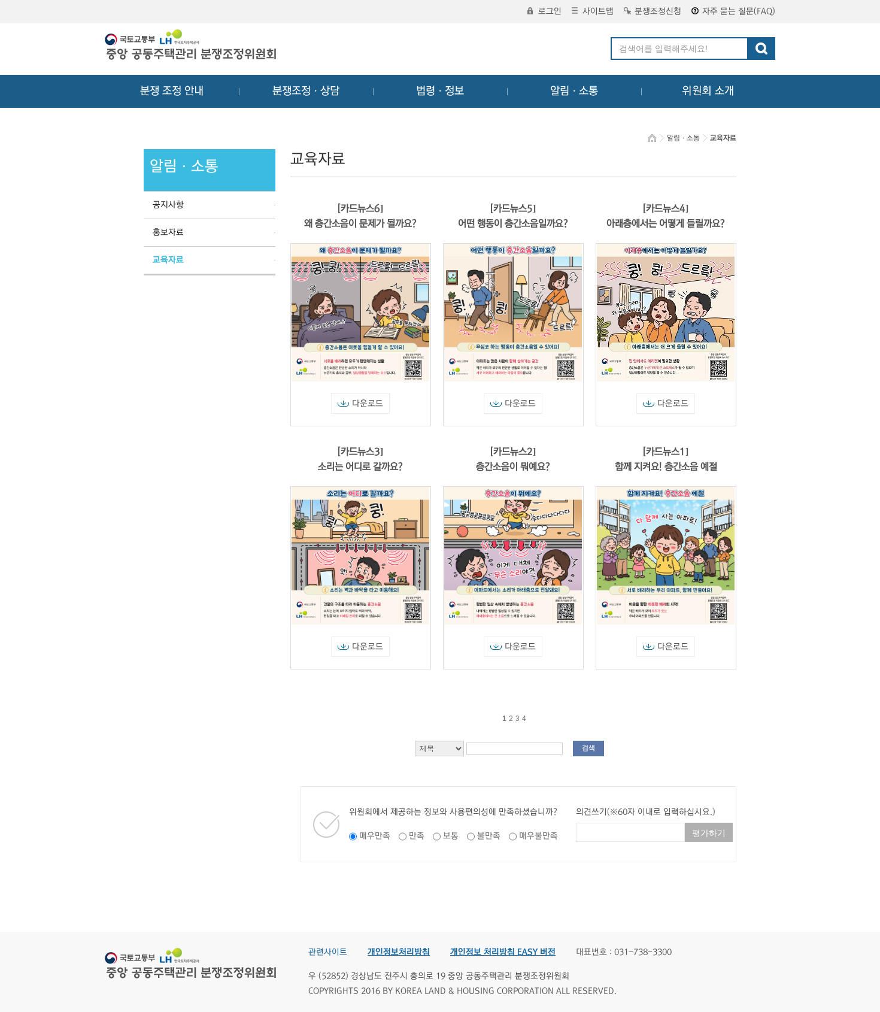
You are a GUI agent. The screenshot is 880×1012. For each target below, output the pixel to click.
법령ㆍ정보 (440, 91)
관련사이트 (327, 952)
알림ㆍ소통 (574, 91)
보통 (451, 836)
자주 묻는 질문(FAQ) (738, 11)
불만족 (488, 836)
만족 (416, 836)
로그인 (550, 11)
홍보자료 (168, 232)
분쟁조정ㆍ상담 (305, 91)
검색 (588, 748)
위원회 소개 (708, 91)
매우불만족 (538, 836)
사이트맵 (598, 11)
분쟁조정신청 (658, 11)
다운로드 (367, 403)
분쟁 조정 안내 (172, 91)
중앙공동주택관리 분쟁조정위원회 (191, 46)
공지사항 (168, 205)
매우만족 (374, 836)
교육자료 (168, 260)
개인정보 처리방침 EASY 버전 (503, 952)
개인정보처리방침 (399, 952)
